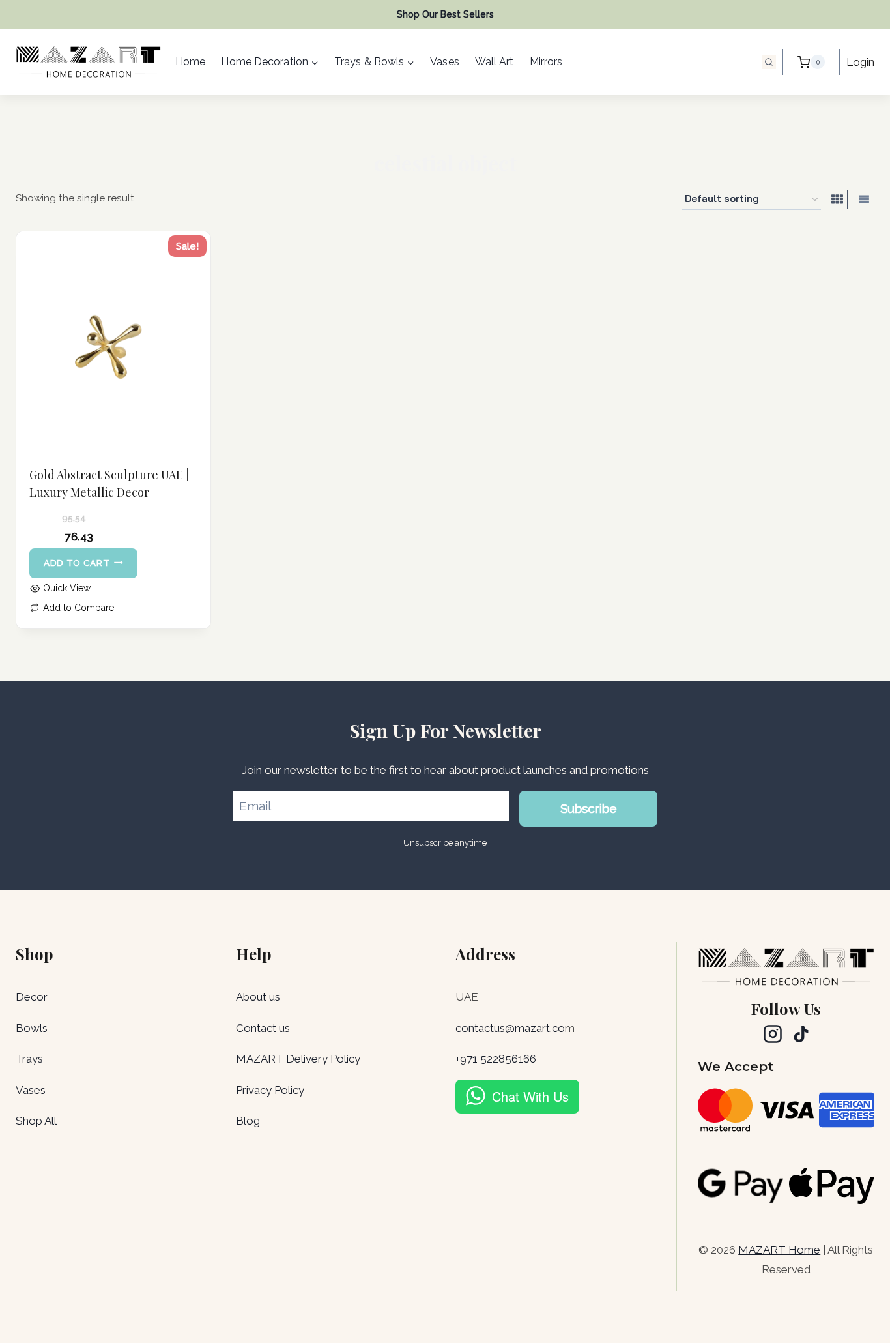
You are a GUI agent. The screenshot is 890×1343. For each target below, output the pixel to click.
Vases (444, 61)
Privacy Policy (270, 1090)
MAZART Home (779, 1249)
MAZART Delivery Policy (298, 1058)
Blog (248, 1120)
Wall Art (494, 61)
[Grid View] (837, 199)
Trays (29, 1058)
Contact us (263, 1028)
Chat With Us (530, 1096)
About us (258, 996)
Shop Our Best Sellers (445, 14)
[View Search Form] (769, 62)
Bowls (32, 1028)
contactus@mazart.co (510, 1028)
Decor (32, 996)
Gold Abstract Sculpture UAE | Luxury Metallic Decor (109, 483)
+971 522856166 (495, 1058)
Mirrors (546, 61)
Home (190, 61)
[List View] (864, 199)
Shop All (36, 1120)
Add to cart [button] (76, 562)
